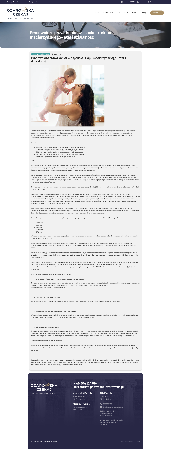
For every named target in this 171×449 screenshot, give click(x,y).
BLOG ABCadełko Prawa (41, 54)
